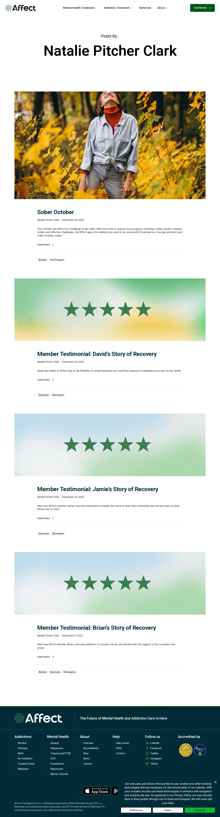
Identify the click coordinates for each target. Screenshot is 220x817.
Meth (21, 753)
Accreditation (90, 748)
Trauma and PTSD (61, 753)
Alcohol (43, 259)
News (86, 758)
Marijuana (23, 768)
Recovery (44, 395)
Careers (87, 763)
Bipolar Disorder (59, 774)
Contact (120, 753)
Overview (88, 743)
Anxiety (55, 743)
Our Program (57, 259)
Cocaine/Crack (26, 763)
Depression (57, 748)
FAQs (119, 748)
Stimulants (58, 395)
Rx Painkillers (25, 758)
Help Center (122, 743)
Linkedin (155, 743)
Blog (85, 753)
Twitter (154, 753)
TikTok (154, 763)
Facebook (156, 748)
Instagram (156, 758)
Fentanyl (22, 748)
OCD (53, 758)
